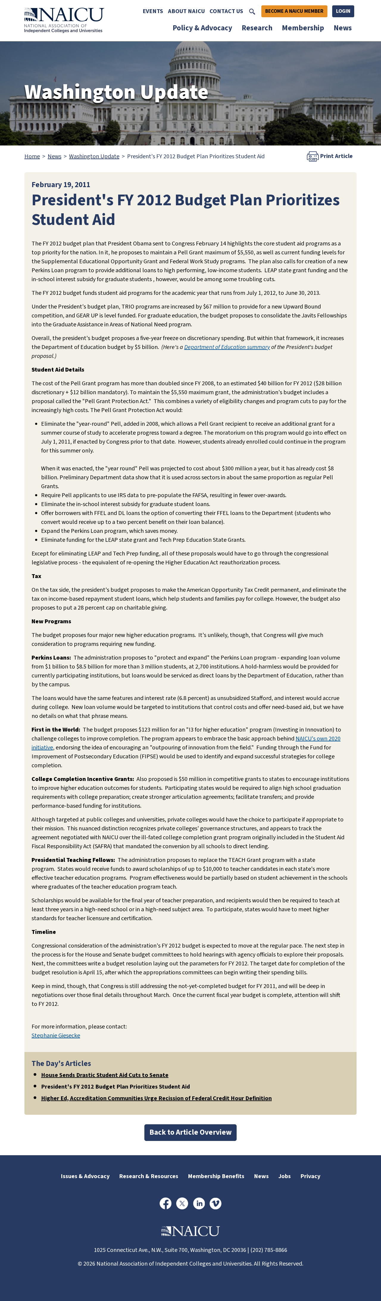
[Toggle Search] (252, 11)
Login (343, 11)
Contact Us (226, 11)
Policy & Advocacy (202, 28)
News (343, 28)
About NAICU (186, 11)
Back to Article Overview (190, 1132)
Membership (303, 28)
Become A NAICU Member (294, 11)
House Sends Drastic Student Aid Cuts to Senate (104, 1075)
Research (257, 28)
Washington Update (94, 156)
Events (153, 11)
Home (32, 156)
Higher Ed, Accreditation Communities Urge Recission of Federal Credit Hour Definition (156, 1098)
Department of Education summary (227, 347)
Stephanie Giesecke (56, 1035)
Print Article (336, 156)
